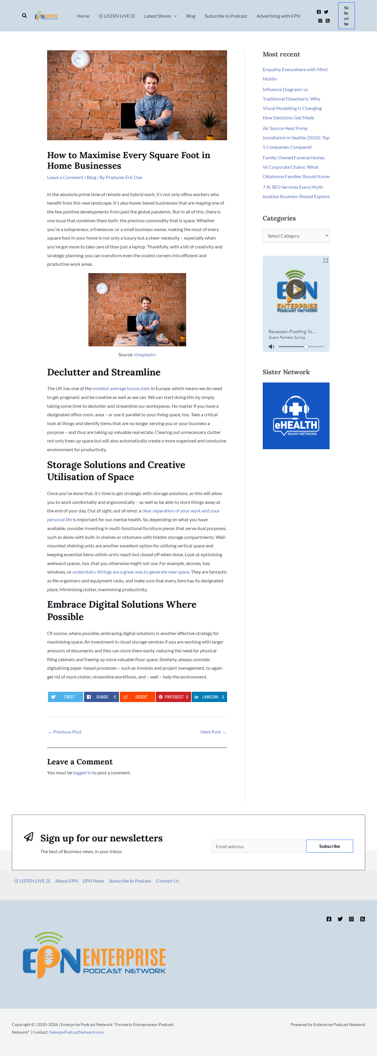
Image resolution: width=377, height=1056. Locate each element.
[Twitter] (326, 12)
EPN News (93, 880)
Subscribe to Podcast (130, 880)
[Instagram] (320, 21)
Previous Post (65, 731)
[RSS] (327, 21)
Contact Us (167, 880)
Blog (91, 177)
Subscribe (329, 846)
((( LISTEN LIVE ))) (32, 880)
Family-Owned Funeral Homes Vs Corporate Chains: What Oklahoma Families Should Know (296, 167)
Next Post (213, 731)
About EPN (66, 880)
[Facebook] (319, 12)
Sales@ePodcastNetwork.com (76, 1032)
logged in (82, 772)
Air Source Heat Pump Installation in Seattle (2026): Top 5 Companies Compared (296, 137)
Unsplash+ (145, 354)
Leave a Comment (65, 177)
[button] (24, 15)
